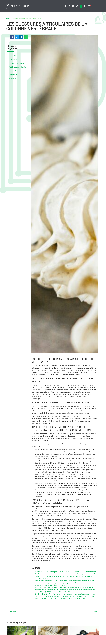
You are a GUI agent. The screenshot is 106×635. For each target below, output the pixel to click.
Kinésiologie (13, 78)
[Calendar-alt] (81, 6)
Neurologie (12, 55)
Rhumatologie (14, 71)
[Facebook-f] (65, 6)
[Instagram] (69, 6)
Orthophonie (13, 75)
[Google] (77, 6)
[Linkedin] (73, 6)
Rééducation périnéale (16, 63)
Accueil (8, 18)
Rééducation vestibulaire (17, 67)
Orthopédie (13, 59)
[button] (84, 6)
